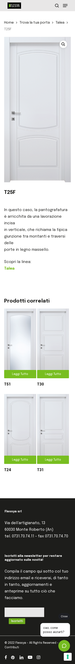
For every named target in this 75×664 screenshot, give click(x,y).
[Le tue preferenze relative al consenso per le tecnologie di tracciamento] (68, 657)
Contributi (12, 647)
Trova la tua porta (35, 22)
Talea (60, 22)
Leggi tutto (20, 374)
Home (9, 22)
